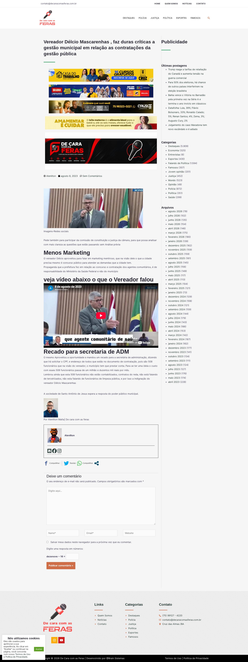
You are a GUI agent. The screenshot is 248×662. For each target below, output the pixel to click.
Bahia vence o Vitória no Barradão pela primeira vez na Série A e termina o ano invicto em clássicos (187, 99)
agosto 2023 (175, 364)
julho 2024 (174, 318)
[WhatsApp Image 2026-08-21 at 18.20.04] (101, 122)
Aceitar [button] (39, 649)
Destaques (129, 18)
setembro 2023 (176, 360)
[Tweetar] (70, 463)
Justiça (155, 18)
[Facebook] (54, 451)
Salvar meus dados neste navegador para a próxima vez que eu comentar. (91, 542)
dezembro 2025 (177, 245)
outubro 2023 (175, 356)
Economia (173, 150)
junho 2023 (174, 373)
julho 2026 (174, 215)
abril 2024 (173, 330)
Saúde (171, 197)
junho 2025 (174, 271)
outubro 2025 (175, 254)
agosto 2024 (175, 313)
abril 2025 (173, 279)
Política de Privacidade (196, 658)
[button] (209, 18)
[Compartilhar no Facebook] (52, 463)
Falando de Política (178, 163)
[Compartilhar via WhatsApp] (85, 463)
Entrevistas (174, 154)
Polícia (143, 18)
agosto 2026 (175, 211)
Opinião (172, 184)
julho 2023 (174, 369)
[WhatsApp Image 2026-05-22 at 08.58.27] (101, 106)
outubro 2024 (175, 305)
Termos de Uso (22, 654)
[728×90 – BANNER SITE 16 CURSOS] (101, 75)
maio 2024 (174, 326)
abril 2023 (173, 381)
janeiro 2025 (175, 292)
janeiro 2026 (175, 241)
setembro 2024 (176, 309)
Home (157, 3)
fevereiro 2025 (176, 288)
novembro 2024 (177, 300)
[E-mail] (49, 451)
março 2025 (175, 283)
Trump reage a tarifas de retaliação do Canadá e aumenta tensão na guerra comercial (187, 73)
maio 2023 (174, 377)
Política (167, 18)
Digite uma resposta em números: (64, 548)
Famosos (195, 18)
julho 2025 (174, 266)
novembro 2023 (177, 352)
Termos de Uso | (174, 658)
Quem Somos (171, 3)
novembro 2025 (177, 249)
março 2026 (175, 232)
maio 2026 (174, 224)
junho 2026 (174, 219)
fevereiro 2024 (176, 339)
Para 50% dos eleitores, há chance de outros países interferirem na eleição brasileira (187, 86)
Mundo (172, 180)
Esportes (181, 18)
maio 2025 (174, 275)
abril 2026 (173, 228)
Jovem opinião (176, 171)
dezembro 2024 (177, 296)
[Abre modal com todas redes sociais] (96, 463)
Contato (201, 3)
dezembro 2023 (177, 347)
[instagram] (59, 451)
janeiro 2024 (175, 343)
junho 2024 (174, 322)
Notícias (187, 3)
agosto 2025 (175, 262)
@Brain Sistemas (115, 658)
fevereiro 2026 (176, 236)
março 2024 (175, 335)
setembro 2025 (176, 258)
